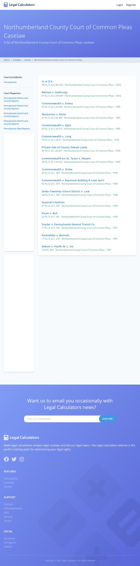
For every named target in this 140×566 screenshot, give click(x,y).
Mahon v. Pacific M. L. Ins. (58, 246)
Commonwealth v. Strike (57, 169)
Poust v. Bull (49, 213)
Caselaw (17, 60)
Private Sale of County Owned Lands (64, 147)
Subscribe (107, 419)
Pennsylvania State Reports (17, 128)
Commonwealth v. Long (56, 136)
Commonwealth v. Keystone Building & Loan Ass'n (73, 180)
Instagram (10, 542)
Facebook (9, 538)
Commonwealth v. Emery (57, 103)
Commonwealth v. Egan (56, 125)
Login (119, 5)
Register (131, 5)
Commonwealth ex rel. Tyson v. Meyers (66, 158)
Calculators (11, 478)
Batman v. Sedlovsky (55, 92)
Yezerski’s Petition (53, 202)
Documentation (13, 508)
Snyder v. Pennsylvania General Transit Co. (68, 224)
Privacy (8, 516)
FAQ (6, 512)
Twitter (8, 546)
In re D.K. (47, 81)
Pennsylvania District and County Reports (16, 99)
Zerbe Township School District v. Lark (66, 191)
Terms (7, 520)
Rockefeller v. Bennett (55, 235)
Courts (27, 60)
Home (7, 60)
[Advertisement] (19, 192)
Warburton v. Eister (54, 114)
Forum (8, 486)
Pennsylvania (10, 82)
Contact (8, 504)
